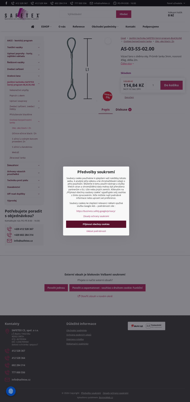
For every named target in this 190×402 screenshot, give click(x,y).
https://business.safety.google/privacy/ (95, 211)
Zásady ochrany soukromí (96, 216)
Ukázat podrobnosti (96, 231)
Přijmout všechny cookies (96, 224)
